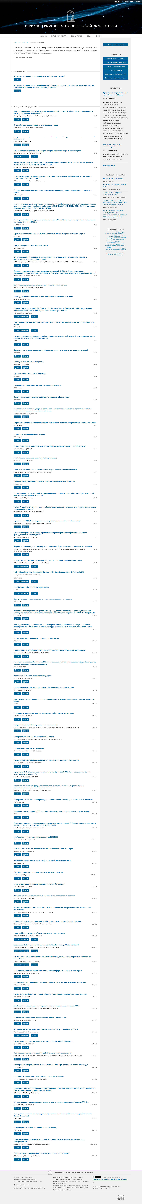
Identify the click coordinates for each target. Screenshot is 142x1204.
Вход (138, 1)
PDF (18, 119)
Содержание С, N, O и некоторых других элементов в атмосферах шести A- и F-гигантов (53, 800)
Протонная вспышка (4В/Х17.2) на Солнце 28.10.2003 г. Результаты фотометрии (49, 234)
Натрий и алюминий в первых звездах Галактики (36, 725)
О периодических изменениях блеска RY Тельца (35, 1128)
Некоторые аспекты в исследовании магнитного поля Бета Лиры (43, 849)
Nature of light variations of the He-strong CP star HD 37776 (39, 933)
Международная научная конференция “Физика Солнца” (39, 76)
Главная (44, 36)
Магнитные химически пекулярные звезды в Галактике (39, 884)
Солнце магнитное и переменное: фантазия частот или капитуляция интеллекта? (51, 350)
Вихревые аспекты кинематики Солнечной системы (37, 385)
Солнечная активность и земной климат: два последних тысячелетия (45, 470)
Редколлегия (77, 1172)
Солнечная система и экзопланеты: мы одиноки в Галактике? (42, 397)
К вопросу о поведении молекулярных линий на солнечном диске (44, 713)
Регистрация (128, 1)
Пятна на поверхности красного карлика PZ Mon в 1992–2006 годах (43, 1041)
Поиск (98, 36)
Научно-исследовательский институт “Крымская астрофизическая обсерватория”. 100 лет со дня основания (115, 214)
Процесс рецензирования (116, 66)
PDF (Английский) (22, 157)
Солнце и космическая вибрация (28, 362)
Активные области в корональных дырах (32, 676)
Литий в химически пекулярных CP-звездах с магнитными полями (44, 896)
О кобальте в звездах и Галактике (29, 748)
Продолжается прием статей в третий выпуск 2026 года (115, 94)
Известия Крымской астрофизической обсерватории (71, 26)
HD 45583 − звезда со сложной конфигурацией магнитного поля (42, 860)
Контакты (89, 1172)
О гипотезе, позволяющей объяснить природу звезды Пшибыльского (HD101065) (50, 982)
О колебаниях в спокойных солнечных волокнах (36, 125)
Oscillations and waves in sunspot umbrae (31, 587)
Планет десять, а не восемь (113, 179)
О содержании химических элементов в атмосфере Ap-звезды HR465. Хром (48, 971)
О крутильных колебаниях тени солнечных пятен (36, 638)
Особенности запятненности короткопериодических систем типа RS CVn (47, 1006)
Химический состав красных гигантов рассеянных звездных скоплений (46, 760)
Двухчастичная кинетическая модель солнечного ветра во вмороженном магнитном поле (55, 423)
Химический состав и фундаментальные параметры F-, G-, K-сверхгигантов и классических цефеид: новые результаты (49, 787)
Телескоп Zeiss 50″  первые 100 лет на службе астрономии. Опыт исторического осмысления (115, 203)
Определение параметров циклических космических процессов (43, 599)
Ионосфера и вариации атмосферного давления (35, 458)
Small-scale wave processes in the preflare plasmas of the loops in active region (47, 151)
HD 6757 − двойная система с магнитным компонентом (38, 872)
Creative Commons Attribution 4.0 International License (110, 1179)
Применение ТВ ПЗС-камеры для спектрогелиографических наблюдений (47, 521)
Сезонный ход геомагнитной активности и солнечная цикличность (44, 481)
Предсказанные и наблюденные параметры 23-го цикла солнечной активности (49, 650)
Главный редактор (62, 1172)
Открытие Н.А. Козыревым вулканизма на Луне (112, 194)
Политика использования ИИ (115, 74)
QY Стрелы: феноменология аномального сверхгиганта (39, 1076)
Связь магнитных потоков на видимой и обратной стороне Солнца (44, 687)
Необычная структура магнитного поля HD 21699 (36, 837)
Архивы (25, 42)
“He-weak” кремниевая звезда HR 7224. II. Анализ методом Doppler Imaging (47, 921)
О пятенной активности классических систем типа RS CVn (40, 1018)
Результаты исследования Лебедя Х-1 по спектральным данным (43, 1053)
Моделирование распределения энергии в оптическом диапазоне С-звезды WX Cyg (51, 1102)
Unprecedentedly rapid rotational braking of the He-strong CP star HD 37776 (46, 945)
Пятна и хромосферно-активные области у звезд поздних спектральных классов (50, 994)
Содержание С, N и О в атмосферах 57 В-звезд (34, 737)
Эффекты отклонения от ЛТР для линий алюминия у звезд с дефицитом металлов (51, 811)
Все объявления (109, 165)
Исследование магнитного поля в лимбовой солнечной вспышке (43, 297)
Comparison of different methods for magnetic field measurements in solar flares (48, 560)
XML (18, 80)
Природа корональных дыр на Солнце (31, 245)
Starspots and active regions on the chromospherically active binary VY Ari (46, 1029)
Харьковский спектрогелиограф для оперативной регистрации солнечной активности (53, 546)
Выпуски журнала (58, 36)
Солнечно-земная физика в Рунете (29, 434)
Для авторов (76, 36)
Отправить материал (116, 45)
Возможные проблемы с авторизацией (112, 146)
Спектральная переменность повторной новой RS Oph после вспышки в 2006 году (51, 1065)
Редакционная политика (115, 59)
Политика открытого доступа (115, 78)
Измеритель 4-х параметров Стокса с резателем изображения (41, 1153)
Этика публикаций (115, 70)
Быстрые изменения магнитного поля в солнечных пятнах (40, 285)
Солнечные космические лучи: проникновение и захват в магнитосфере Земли (49, 446)
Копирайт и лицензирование (116, 62)
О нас (89, 36)
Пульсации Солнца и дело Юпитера (30, 373)
